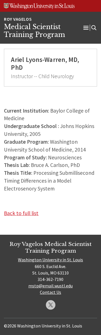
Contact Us (50, 292)
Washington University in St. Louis (50, 259)
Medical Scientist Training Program (34, 31)
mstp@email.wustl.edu (50, 286)
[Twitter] (51, 305)
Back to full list (21, 213)
